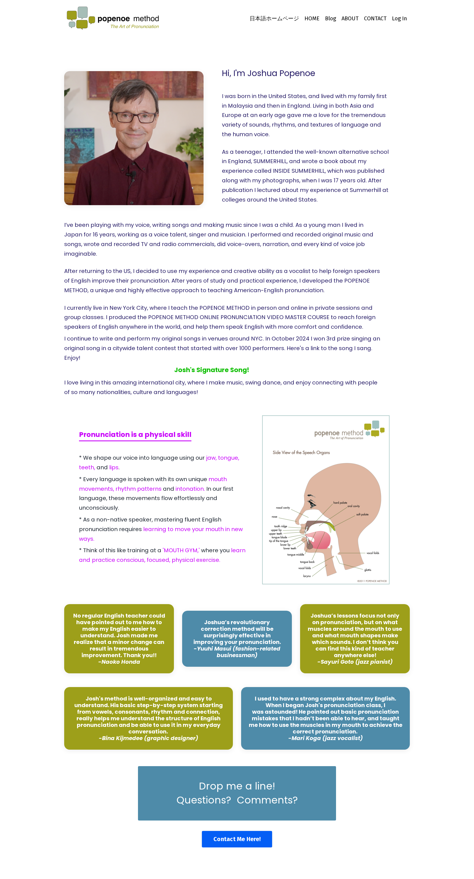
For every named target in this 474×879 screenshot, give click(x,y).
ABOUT (350, 18)
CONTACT (375, 18)
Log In (399, 18)
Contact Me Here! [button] (237, 839)
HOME (312, 18)
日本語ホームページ (274, 18)
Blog (330, 18)
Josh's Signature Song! (211, 369)
